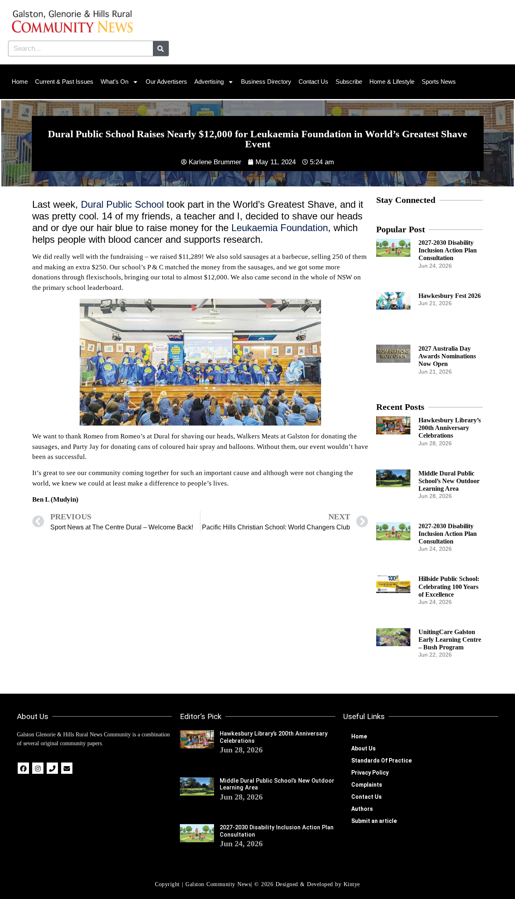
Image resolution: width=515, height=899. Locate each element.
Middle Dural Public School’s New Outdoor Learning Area (449, 481)
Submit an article (374, 821)
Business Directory (266, 81)
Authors (362, 809)
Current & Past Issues (64, 81)
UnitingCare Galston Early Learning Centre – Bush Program (449, 639)
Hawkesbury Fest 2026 (449, 295)
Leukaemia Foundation (279, 227)
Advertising (209, 81)
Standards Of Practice (381, 760)
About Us (363, 748)
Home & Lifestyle (391, 81)
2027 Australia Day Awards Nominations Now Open (447, 356)
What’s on (114, 81)
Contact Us (313, 81)
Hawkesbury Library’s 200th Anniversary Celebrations (449, 428)
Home (20, 81)
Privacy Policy (370, 772)
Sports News (439, 81)
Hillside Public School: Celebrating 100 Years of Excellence (448, 586)
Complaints (366, 784)
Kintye (352, 884)
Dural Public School (122, 204)
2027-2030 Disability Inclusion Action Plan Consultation (447, 250)
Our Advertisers (166, 81)
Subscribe (349, 81)
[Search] (161, 48)
